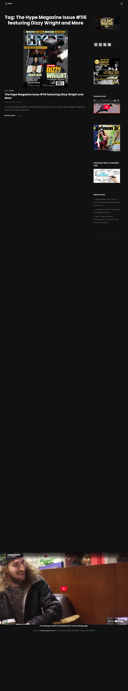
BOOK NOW (13, 115)
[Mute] (115, 101)
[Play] (95, 101)
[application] (107, 107)
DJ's (6, 91)
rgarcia (19, 102)
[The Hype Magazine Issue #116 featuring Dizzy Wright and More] (46, 58)
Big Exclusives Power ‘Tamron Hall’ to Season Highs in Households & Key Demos (106, 202)
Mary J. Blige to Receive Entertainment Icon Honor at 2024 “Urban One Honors (106, 219)
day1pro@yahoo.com (48, 631)
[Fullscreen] (118, 101)
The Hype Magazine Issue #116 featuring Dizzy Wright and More (44, 96)
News (11, 91)
